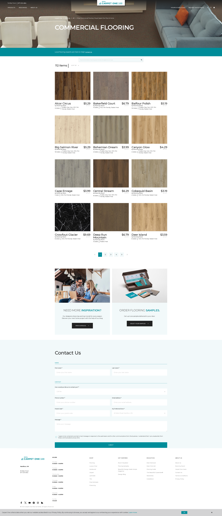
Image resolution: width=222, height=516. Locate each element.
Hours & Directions (178, 7)
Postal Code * (59, 408)
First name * (58, 368)
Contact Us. (88, 52)
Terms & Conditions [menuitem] (181, 476)
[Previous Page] (95, 254)
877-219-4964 (22, 3)
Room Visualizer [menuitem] (123, 463)
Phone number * (60, 398)
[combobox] (109, 60)
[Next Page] (127, 254)
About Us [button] (34, 7)
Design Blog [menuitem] (122, 474)
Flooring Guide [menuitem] (151, 469)
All (73, 18)
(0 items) (214, 7)
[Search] (141, 60)
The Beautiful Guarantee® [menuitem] (155, 472)
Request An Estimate (196, 7)
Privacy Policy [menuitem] (179, 479)
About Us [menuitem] (178, 463)
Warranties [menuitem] (150, 476)
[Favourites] (210, 8)
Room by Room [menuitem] (180, 466)
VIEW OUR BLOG (80, 325)
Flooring (67, 18)
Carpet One (58, 18)
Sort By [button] (74, 65)
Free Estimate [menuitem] (93, 482)
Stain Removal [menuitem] (151, 463)
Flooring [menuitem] (92, 463)
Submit (111, 445)
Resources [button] (23, 7)
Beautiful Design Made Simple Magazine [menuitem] (127, 470)
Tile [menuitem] (90, 479)
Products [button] (11, 7)
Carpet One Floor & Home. (33, 506)
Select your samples (138, 323)
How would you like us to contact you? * (67, 387)
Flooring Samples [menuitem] (123, 466)
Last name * (115, 368)
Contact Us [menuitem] (178, 472)
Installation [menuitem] (150, 479)
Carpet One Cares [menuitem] (180, 469)
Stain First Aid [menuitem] (151, 466)
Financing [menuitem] (92, 485)
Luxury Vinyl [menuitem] (93, 466)
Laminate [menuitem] (92, 476)
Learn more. (133, 512)
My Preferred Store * (118, 408)
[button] (207, 8)
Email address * (116, 398)
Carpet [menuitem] (91, 472)
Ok (184, 512)
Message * (58, 419)
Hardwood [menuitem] (92, 469)
